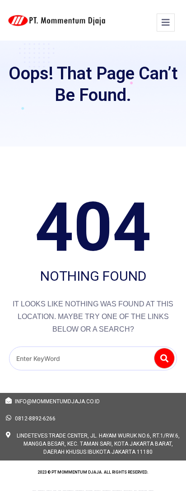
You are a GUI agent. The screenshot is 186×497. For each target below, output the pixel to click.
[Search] (164, 358)
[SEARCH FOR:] (93, 358)
